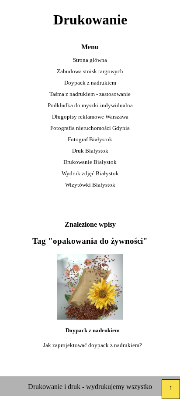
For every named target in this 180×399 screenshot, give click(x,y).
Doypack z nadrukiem (90, 82)
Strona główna (90, 60)
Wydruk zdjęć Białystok (90, 173)
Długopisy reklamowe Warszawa (90, 116)
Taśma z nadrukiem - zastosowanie (90, 94)
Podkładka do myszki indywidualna (90, 105)
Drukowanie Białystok (90, 162)
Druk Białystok (90, 150)
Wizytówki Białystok (90, 184)
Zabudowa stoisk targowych (90, 71)
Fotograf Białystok (90, 139)
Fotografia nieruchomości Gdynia (90, 128)
